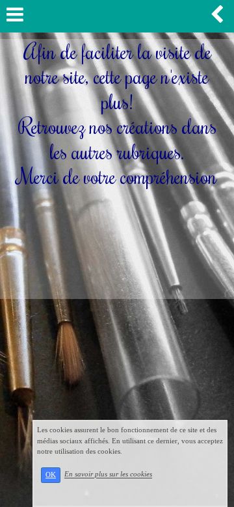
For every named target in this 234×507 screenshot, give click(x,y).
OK (51, 474)
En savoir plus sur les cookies (108, 474)
